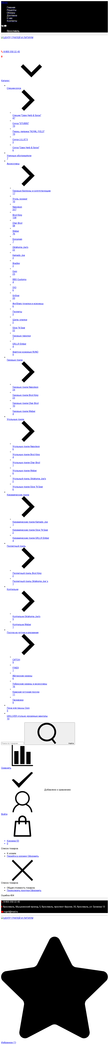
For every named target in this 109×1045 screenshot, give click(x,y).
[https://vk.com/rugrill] (2, 25)
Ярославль (13, 30)
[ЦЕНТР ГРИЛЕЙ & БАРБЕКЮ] (17, 37)
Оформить (33, 856)
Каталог (5, 80)
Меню (4, 2)
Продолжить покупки (18, 890)
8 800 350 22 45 (11, 51)
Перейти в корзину (17, 856)
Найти (71, 743)
